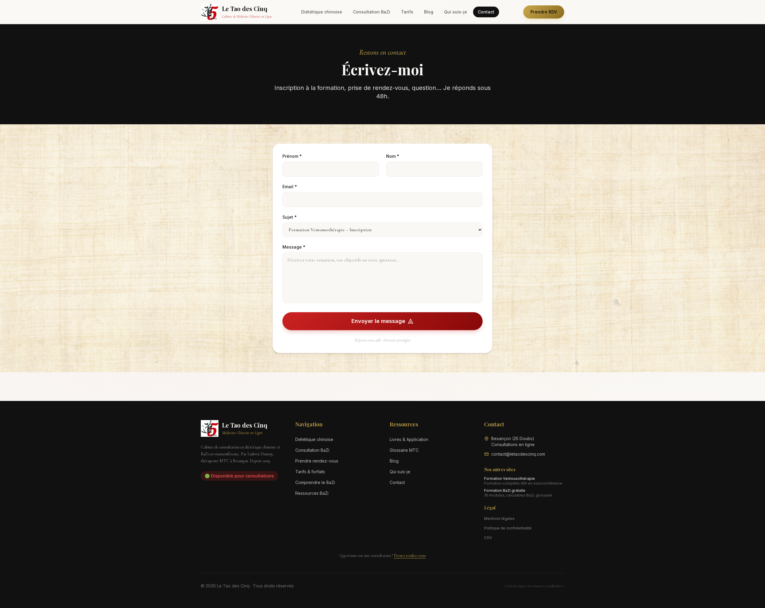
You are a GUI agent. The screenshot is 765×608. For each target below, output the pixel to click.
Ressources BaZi (311, 493)
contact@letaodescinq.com (518, 454)
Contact (486, 11)
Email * (289, 186)
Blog (428, 11)
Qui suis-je (455, 11)
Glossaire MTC (404, 450)
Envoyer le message (378, 321)
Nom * (392, 156)
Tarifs (407, 11)
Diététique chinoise (321, 11)
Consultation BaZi (371, 11)
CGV (488, 537)
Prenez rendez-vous (410, 555)
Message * (293, 246)
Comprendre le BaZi (315, 482)
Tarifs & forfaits (310, 471)
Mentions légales (499, 518)
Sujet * (289, 217)
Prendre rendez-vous (316, 460)
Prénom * (292, 156)
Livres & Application (409, 439)
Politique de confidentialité (508, 528)
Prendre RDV (543, 11)
